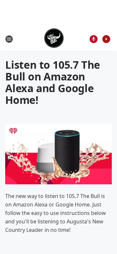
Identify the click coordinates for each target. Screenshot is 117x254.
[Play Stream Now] (106, 39)
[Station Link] (54, 38)
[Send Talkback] (94, 39)
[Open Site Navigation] (9, 39)
